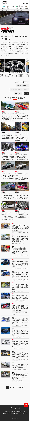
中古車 (17, 8)
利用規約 (13, 413)
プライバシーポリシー (21, 413)
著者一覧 (13, 411)
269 (20, 387)
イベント (13, 8)
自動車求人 (26, 8)
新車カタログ (22, 8)
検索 (24, 3)
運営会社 (7, 411)
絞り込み (26, 93)
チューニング (8, 8)
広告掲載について (20, 411)
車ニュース (3, 8)
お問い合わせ (6, 413)
